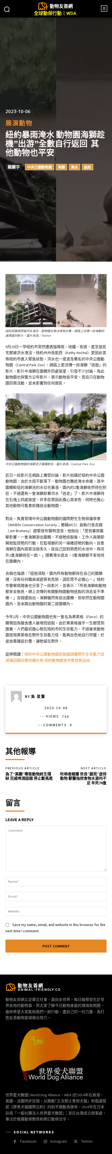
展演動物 (19, 123)
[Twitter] (75, 1141)
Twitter (87, 1141)
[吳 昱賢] (18, 696)
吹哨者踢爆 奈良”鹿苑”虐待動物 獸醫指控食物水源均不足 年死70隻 (83, 779)
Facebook (28, 1141)
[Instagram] (45, 1141)
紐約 (87, 167)
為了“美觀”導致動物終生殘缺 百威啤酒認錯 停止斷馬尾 (29, 776)
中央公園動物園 (39, 167)
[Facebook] (14, 1141)
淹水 (74, 167)
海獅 (61, 167)
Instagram (58, 1141)
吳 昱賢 (38, 696)
